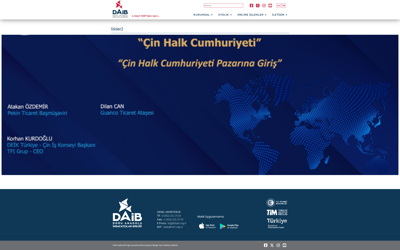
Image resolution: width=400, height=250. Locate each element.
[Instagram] (264, 5)
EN (278, 5)
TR (283, 5)
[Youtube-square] (270, 5)
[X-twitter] (272, 245)
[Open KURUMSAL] (212, 15)
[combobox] (223, 5)
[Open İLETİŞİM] (286, 15)
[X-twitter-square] (258, 5)
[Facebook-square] (251, 5)
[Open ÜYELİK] (231, 15)
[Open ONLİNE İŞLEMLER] (265, 15)
